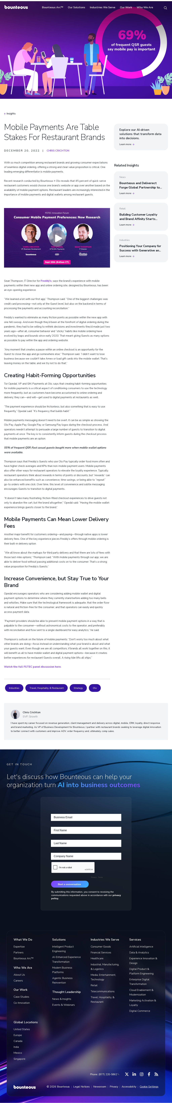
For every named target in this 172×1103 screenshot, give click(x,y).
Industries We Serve (102, 7)
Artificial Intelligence (141, 947)
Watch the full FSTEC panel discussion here (32, 667)
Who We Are (145, 7)
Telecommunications (103, 991)
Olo (95, 688)
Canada (18, 1041)
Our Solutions (76, 7)
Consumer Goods (101, 947)
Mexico (18, 1053)
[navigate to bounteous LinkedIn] (134, 1074)
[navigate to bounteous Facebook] (149, 1074)
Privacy (114, 1087)
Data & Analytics (139, 952)
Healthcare (97, 958)
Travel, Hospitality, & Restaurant (46, 688)
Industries (14, 688)
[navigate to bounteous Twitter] (127, 1074)
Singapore (19, 1059)
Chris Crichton (58, 150)
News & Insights (61, 999)
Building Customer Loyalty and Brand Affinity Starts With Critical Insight (138, 219)
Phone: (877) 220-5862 (103, 1074)
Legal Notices (81, 1087)
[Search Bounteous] (165, 8)
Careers (18, 981)
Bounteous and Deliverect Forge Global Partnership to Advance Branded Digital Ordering (139, 189)
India (16, 1047)
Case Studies (21, 997)
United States (22, 1029)
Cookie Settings (149, 1087)
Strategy (78, 688)
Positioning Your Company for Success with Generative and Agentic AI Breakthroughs (140, 250)
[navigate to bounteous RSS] (156, 1074)
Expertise (19, 947)
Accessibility (129, 1087)
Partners (19, 952)
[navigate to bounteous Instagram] (142, 1074)
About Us (19, 975)
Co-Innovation (22, 1003)
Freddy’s (46, 281)
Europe (18, 1035)
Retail (94, 985)
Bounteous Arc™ (52, 7)
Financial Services (101, 952)
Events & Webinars (63, 1005)
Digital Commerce (139, 1011)
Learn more (125, 144)
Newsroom (99, 1087)
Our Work (126, 7)
